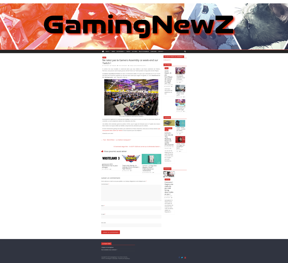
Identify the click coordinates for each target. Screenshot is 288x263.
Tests (107, 51)
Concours (153, 51)
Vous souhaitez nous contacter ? (109, 249)
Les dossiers (120, 51)
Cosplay (131, 65)
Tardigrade (113, 65)
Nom (103, 205)
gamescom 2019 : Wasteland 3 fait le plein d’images (110, 165)
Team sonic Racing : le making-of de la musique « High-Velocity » (130, 167)
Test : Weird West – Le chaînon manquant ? (116, 140)
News (113, 51)
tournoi (144, 65)
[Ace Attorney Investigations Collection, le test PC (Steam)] (180, 68)
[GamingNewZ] (144, 4)
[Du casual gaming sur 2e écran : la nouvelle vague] (180, 100)
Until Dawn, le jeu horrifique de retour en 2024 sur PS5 (168, 77)
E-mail (103, 214)
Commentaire (105, 184)
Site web (103, 222)
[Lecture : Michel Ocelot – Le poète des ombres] (180, 121)
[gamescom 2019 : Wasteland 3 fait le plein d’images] (111, 155)
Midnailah (168, 86)
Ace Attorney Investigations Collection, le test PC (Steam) (181, 77)
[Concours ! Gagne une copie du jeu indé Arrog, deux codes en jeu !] (169, 172)
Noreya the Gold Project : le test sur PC (181, 94)
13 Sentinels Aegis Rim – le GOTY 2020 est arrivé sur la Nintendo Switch (137, 146)
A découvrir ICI (167, 60)
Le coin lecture (168, 128)
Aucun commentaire (122, 65)
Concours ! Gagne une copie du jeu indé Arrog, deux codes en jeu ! (169, 188)
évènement (139, 65)
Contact (160, 51)
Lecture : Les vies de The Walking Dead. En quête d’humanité (169, 139)
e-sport (134, 65)
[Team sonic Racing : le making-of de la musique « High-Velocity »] (131, 155)
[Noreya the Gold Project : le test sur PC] (180, 85)
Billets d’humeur (144, 51)
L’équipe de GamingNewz (107, 247)
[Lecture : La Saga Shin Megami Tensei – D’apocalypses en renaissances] (151, 155)
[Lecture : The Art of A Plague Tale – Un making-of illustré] (180, 137)
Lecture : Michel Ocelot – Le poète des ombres (181, 129)
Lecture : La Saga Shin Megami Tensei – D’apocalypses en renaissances (149, 168)
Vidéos (128, 51)
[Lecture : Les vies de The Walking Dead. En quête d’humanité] (169, 121)
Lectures (134, 51)
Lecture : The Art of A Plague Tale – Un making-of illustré (181, 146)
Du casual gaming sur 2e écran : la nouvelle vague (181, 108)
